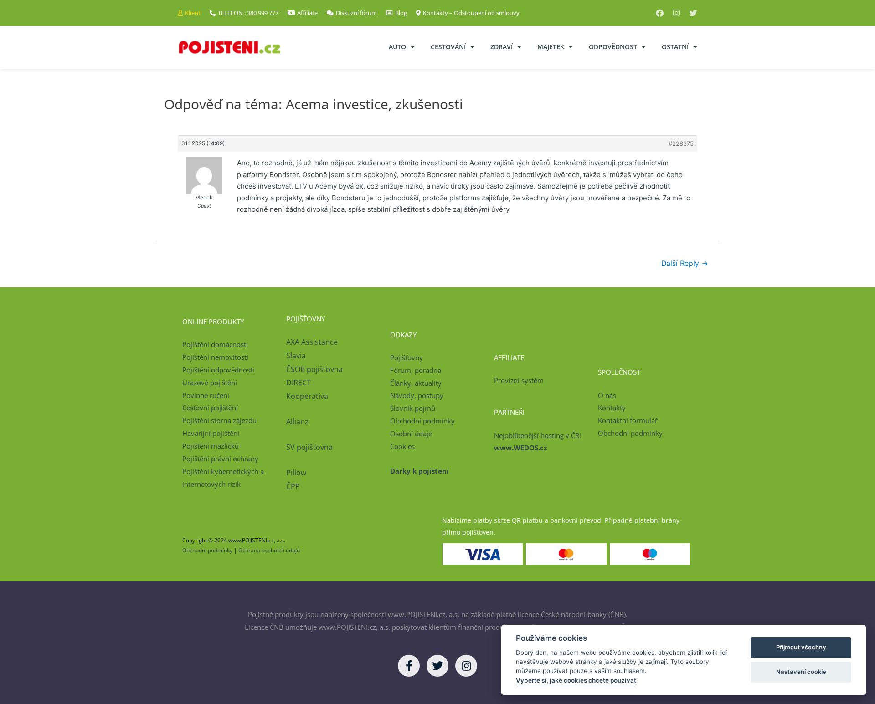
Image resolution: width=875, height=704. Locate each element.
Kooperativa (307, 396)
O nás (607, 395)
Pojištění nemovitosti (215, 357)
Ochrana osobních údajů (269, 550)
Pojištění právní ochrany (220, 458)
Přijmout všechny (801, 647)
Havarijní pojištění (210, 433)
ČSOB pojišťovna (314, 369)
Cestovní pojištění (210, 407)
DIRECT (298, 383)
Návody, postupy (416, 395)
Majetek (550, 46)
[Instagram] (676, 13)
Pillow (296, 473)
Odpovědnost (613, 46)
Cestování (448, 46)
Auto (397, 46)
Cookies (402, 446)
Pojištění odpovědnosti (218, 369)
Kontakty (612, 407)
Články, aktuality (416, 383)
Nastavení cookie (801, 671)
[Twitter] (693, 13)
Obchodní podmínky (422, 420)
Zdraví (501, 46)
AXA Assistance (313, 342)
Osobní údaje (411, 433)
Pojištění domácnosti (215, 344)
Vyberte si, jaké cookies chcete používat (576, 680)
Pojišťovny (406, 357)
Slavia (296, 356)
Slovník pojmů (412, 408)
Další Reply (684, 263)
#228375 (681, 143)
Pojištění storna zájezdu (219, 420)
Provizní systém (519, 380)
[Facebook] (660, 13)
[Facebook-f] (409, 666)
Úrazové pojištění (209, 382)
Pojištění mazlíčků (210, 445)
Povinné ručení (205, 395)
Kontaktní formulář (628, 420)
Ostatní (675, 46)
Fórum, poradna (415, 370)
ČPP (293, 486)
